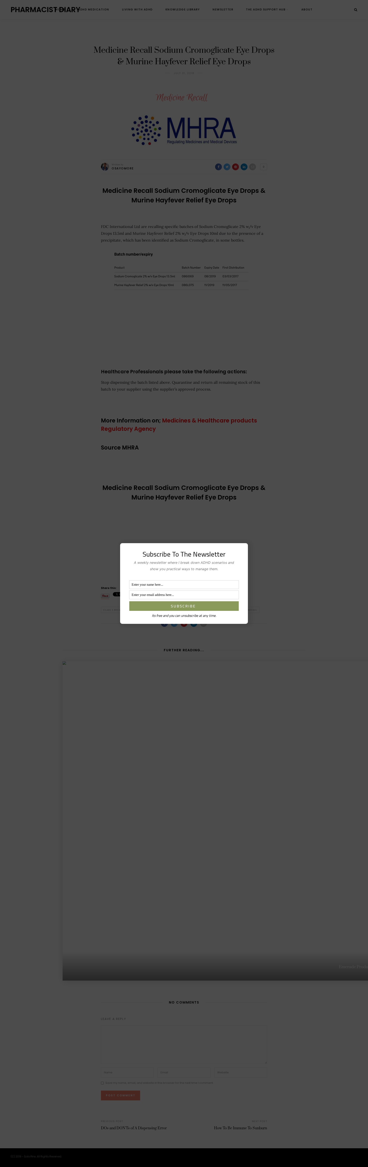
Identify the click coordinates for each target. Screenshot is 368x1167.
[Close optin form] (242, 549)
